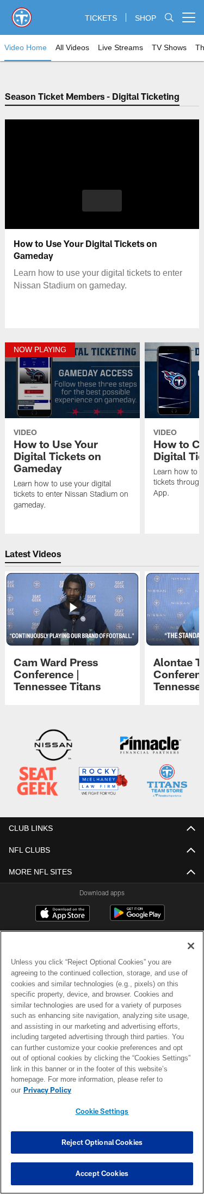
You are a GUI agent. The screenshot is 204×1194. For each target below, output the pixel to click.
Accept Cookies (102, 1173)
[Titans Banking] (150, 746)
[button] (102, 201)
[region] (102, 1068)
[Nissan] (53, 746)
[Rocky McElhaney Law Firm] (103, 781)
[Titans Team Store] (167, 781)
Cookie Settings (102, 1111)
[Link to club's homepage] (22, 13)
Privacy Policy (131, 1090)
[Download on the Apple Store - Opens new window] (62, 913)
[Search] (169, 17)
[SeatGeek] (37, 781)
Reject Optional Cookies (102, 1142)
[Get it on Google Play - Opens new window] (137, 917)
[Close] (191, 957)
